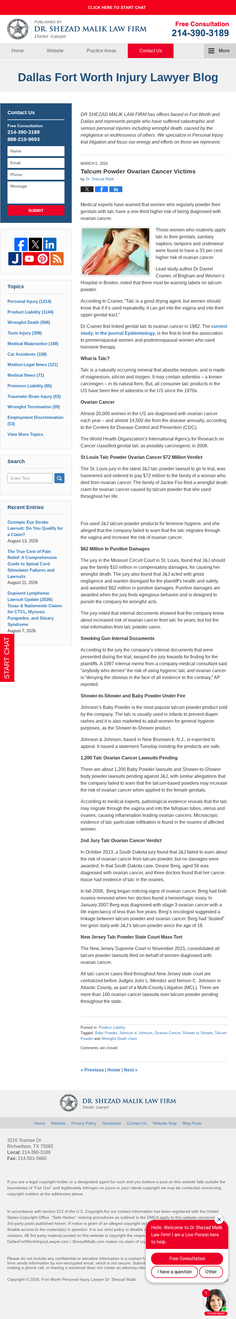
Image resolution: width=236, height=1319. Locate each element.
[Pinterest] (42, 258)
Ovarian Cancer (167, 1033)
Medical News (25, 375)
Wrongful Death (28, 322)
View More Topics (25, 434)
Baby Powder (106, 1033)
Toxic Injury (24, 332)
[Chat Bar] (118, 7)
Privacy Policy (83, 1123)
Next (131, 1069)
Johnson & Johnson (135, 1033)
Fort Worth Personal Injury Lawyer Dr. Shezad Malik (88, 1279)
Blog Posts (192, 1123)
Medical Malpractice (32, 343)
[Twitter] (35, 244)
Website (55, 50)
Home (18, 50)
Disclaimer (111, 1123)
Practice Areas (101, 50)
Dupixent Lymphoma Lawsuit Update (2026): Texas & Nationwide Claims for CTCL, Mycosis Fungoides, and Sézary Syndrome (34, 609)
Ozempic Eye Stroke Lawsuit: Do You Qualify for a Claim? (35, 528)
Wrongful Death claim (119, 1038)
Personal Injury (29, 301)
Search (59, 478)
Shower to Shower (197, 1033)
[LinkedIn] (49, 244)
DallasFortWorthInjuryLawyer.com (38, 1241)
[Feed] (57, 258)
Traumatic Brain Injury (34, 396)
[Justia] (15, 258)
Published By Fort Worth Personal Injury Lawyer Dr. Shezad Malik (200, 28)
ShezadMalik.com (88, 1241)
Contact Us (150, 50)
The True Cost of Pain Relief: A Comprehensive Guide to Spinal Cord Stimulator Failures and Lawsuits (32, 564)
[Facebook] (21, 244)
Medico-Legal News (32, 364)
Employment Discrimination (35, 420)
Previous (92, 1069)
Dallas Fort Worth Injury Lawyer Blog (77, 29)
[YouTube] (29, 258)
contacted (191, 1187)
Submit (36, 210)
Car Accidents (27, 354)
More (224, 50)
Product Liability (112, 1027)
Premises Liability (29, 385)
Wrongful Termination (33, 406)
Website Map (165, 1123)
